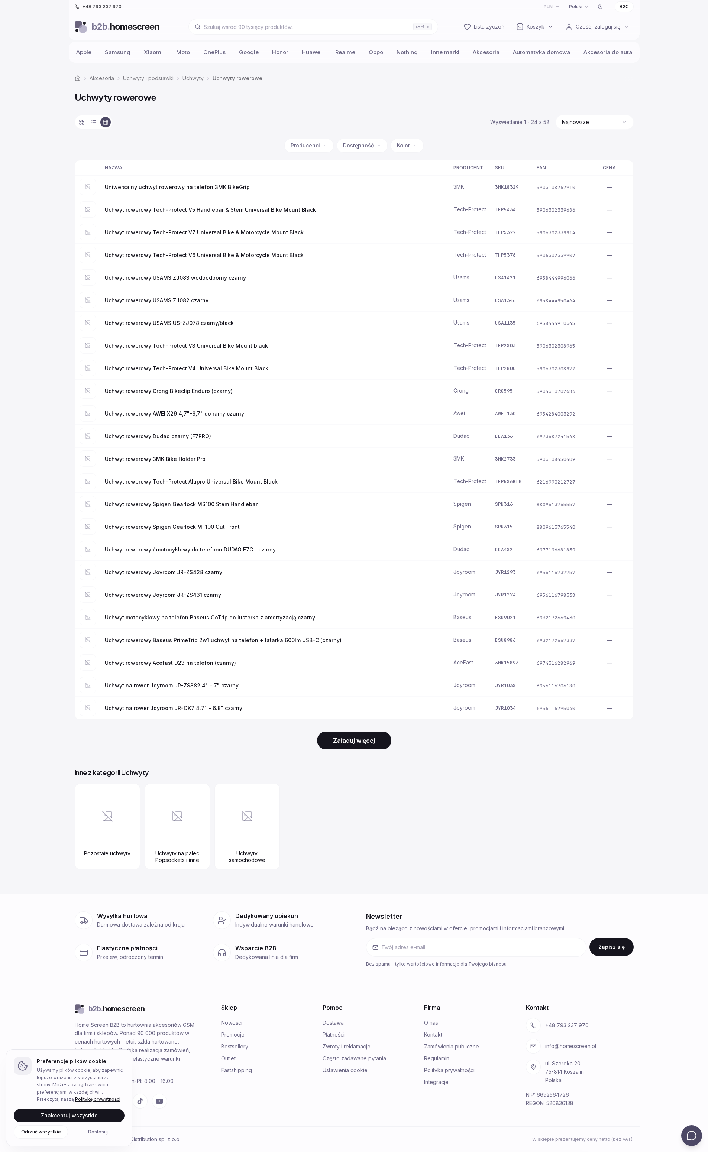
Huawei (312, 52)
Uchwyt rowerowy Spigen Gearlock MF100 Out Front (172, 527)
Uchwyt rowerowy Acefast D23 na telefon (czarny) (170, 663)
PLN (548, 6)
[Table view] (105, 122)
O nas (431, 1022)
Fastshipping (236, 1070)
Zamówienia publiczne (451, 1046)
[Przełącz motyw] (600, 6)
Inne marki (445, 52)
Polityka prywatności (449, 1070)
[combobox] (595, 122)
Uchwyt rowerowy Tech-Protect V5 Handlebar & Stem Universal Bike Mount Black (210, 209)
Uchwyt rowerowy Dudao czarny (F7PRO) (158, 436)
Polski (575, 6)
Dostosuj (98, 1131)
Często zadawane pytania (354, 1058)
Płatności (334, 1034)
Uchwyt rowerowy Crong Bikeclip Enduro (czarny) (169, 391)
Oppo (376, 52)
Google (249, 52)
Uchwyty (193, 78)
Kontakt (433, 1034)
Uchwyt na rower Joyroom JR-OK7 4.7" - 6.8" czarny (173, 708)
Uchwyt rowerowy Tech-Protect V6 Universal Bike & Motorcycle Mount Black (204, 255)
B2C (624, 6)
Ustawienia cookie (345, 1070)
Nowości (231, 1022)
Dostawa (333, 1022)
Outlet (228, 1058)
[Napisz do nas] (691, 1135)
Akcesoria (486, 52)
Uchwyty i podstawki (148, 78)
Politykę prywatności (97, 1099)
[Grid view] (82, 122)
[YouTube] (159, 1101)
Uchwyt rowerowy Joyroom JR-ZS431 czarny (163, 595)
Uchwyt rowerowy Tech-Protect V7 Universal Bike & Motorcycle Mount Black (204, 232)
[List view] (93, 122)
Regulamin (436, 1058)
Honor (280, 52)
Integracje (436, 1082)
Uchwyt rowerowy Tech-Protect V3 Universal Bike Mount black (186, 345)
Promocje (233, 1034)
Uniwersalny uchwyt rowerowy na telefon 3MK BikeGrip (177, 187)
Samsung (117, 52)
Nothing (407, 52)
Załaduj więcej (354, 740)
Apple (83, 52)
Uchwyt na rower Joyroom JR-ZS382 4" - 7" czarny (172, 685)
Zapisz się (611, 947)
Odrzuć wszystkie (41, 1131)
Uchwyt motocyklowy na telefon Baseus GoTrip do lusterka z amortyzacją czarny (210, 617)
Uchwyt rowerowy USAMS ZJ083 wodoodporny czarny (175, 277)
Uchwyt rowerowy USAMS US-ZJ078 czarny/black (169, 323)
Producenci (305, 145)
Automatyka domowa (541, 52)
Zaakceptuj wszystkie (69, 1115)
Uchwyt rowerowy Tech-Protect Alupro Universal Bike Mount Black (191, 481)
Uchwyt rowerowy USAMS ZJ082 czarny (156, 300)
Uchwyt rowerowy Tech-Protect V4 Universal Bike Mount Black (186, 368)
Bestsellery (234, 1046)
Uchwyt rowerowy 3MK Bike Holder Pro (155, 459)
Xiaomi (153, 52)
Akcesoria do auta (607, 52)
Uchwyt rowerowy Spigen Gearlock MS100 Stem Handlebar (181, 504)
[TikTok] (140, 1101)
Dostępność (358, 145)
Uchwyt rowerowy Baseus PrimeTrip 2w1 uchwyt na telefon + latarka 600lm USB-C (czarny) (223, 640)
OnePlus (214, 52)
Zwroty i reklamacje (347, 1046)
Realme (345, 52)
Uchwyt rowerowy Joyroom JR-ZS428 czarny (163, 572)
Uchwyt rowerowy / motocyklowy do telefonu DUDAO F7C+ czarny (190, 549)
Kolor (403, 145)
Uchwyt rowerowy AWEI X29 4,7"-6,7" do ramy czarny (174, 413)
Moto (183, 52)
